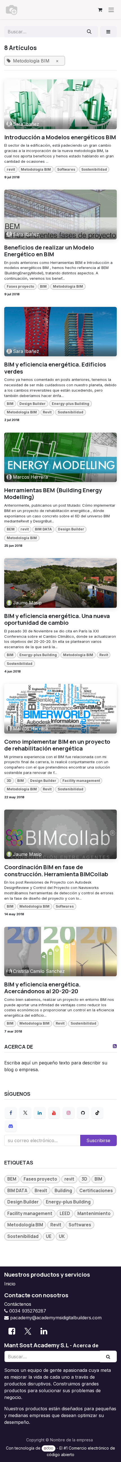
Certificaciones (96, 1191)
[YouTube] (54, 1112)
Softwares (66, 169)
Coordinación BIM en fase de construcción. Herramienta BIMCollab (56, 870)
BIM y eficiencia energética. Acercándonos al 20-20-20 (42, 988)
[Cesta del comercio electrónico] (100, 9)
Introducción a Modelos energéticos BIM (60, 137)
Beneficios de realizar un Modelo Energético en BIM (49, 251)
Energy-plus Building (70, 404)
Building (63, 1191)
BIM (43, 286)
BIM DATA (43, 529)
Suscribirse (98, 1140)
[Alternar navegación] (111, 10)
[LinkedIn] (39, 1112)
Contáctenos (17, 1304)
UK (62, 1236)
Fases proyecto (20, 286)
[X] (25, 1112)
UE (48, 1236)
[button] (108, 31)
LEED (65, 1213)
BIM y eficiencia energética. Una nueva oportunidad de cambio (57, 619)
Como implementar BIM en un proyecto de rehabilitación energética (57, 745)
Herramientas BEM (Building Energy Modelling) (53, 493)
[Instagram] (68, 1112)
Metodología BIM (36, 169)
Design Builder (32, 404)
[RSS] (115, 1046)
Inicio (9, 1284)
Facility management (81, 780)
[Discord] (10, 1126)
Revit (47, 412)
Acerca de (85, 1345)
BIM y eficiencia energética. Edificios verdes (55, 368)
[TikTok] (97, 1112)
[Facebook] (10, 1112)
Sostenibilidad (94, 169)
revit (11, 169)
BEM (11, 529)
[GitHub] (83, 1112)
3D (9, 780)
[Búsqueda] (89, 31)
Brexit (41, 1191)
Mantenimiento (94, 1213)
